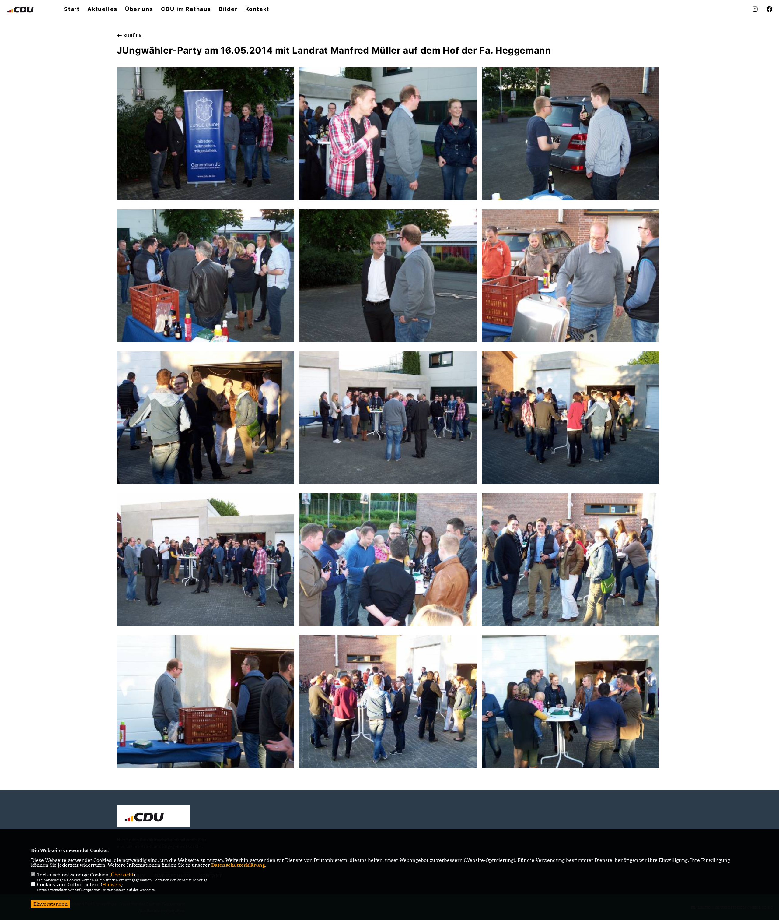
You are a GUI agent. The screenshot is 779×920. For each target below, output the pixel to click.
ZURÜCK (132, 35)
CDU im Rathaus (186, 9)
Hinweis (111, 884)
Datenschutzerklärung (238, 865)
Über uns (139, 9)
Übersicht (122, 875)
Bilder (228, 9)
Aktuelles (102, 9)
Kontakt (257, 9)
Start (72, 9)
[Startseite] (153, 817)
